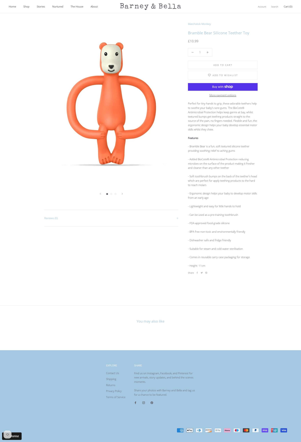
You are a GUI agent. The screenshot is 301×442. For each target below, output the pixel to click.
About (94, 6)
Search (274, 6)
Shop (26, 6)
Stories (41, 6)
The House (77, 6)
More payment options (222, 95)
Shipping (111, 379)
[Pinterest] (206, 273)
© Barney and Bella (24, 430)
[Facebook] (197, 273)
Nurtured (57, 6)
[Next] (122, 194)
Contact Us (112, 373)
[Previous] (100, 194)
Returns (110, 385)
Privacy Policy (114, 391)
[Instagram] (143, 402)
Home (12, 6)
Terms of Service (115, 397)
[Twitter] (202, 273)
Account (262, 6)
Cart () (288, 6)
